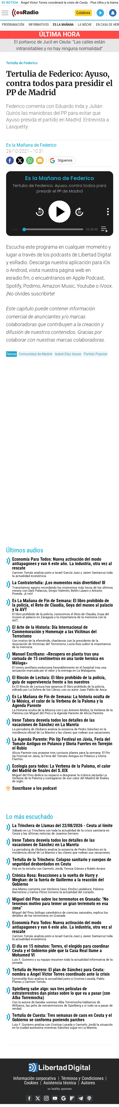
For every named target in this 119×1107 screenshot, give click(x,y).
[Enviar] (30, 160)
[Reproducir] (59, 212)
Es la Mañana (63, 25)
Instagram (46, 1098)
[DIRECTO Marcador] (100, 13)
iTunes (89, 1098)
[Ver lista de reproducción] (104, 229)
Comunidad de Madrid (35, 354)
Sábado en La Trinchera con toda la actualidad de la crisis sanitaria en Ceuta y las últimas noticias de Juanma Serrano (62, 829)
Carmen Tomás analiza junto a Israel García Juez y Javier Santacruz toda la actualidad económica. (62, 567)
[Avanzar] (79, 212)
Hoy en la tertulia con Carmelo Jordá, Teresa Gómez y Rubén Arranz (61, 863)
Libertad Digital (59, 1067)
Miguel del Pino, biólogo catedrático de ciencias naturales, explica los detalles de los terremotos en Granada (60, 907)
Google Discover (63, 1098)
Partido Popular (95, 354)
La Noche (85, 25)
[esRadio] (25, 13)
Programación (13, 25)
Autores (88, 1082)
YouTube (54, 1098)
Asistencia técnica (59, 1082)
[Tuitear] (20, 160)
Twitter (37, 1098)
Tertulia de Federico (21, 63)
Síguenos (65, 160)
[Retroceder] (39, 212)
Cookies (31, 1082)
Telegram (80, 1098)
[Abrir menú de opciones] (108, 211)
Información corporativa (34, 1078)
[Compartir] (10, 160)
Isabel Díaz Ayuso (68, 354)
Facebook (29, 1098)
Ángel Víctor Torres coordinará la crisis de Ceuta (54, 2)
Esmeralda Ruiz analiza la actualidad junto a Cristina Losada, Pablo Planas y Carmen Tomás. (61, 976)
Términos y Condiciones (82, 1078)
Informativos (39, 25)
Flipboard (72, 1098)
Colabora (83, 13)
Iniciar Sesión (113, 13)
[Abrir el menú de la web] (6, 13)
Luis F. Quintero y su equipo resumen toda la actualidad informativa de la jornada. (62, 954)
